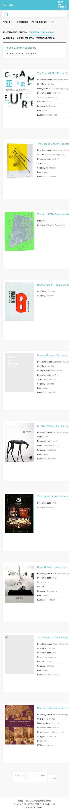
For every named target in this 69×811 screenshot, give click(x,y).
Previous (19, 775)
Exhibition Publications (41, 32)
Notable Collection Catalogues (21, 53)
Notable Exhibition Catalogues (21, 47)
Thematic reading (45, 38)
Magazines (8, 38)
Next (42, 775)
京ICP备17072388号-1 (34, 807)
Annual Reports (25, 38)
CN (11, 5)
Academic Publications (15, 32)
